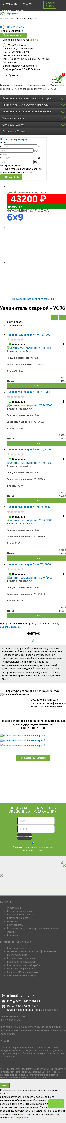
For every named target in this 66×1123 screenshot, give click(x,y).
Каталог (27, 3)
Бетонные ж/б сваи (13, 131)
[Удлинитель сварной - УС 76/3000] (36, 578)
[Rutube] (36, 988)
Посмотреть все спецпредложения (33, 298)
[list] (54, 317)
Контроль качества (18, 917)
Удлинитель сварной (14, 118)
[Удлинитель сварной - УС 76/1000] (36, 348)
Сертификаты (15, 925)
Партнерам (30, 18)
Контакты (28, 25)
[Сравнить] (62, 344)
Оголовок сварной (13, 124)
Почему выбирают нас (20, 911)
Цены (5, 32)
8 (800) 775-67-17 (20, 996)
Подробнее (21, 1117)
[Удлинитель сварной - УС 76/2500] (36, 520)
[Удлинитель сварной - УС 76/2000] (36, 463)
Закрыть (4, 1086)
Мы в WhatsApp (17, 45)
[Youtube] (28, 988)
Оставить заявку (50, 5)
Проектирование (17, 954)
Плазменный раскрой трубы (23, 965)
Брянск (33, 39)
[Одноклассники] (12, 988)
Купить (36, 386)
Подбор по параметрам (13, 139)
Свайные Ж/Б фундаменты (22, 972)
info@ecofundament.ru (23, 1001)
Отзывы (11, 931)
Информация (10, 18)
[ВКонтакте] (4, 988)
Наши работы (10, 25)
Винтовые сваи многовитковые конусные (26, 111)
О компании (9, 3)
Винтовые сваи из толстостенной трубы (25, 105)
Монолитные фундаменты (22, 968)
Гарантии (12, 921)
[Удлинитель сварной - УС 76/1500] (36, 405)
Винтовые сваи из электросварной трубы (26, 98)
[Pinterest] (20, 988)
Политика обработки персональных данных (32, 928)
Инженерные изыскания (21, 961)
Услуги (6, 11)
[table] (62, 317)
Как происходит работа (20, 914)
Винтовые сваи (16, 948)
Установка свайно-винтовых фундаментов (31, 951)
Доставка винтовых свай (21, 958)
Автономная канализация (21, 975)
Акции (20, 11)
